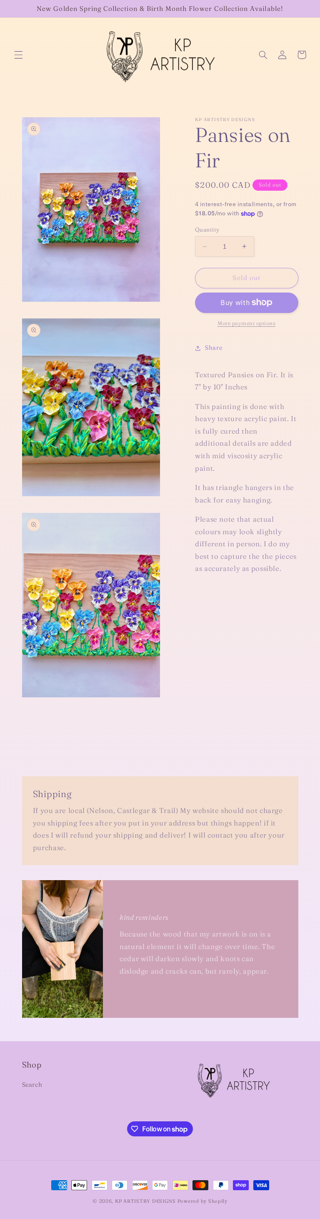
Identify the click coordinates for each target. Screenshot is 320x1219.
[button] (18, 54)
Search (32, 1084)
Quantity (207, 229)
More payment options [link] (247, 323)
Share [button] (213, 347)
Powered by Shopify (203, 1201)
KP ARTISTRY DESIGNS (145, 1201)
